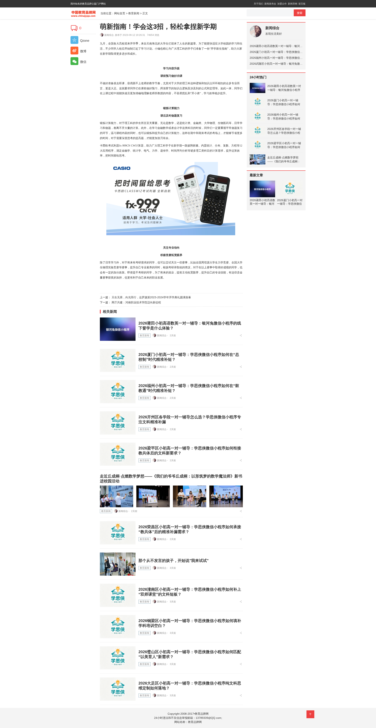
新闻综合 (272, 28)
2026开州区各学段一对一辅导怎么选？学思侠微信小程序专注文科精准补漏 (284, 131)
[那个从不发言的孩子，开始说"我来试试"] (118, 564)
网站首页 (119, 13)
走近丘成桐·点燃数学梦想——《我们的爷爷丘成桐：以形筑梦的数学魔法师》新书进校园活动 (283, 159)
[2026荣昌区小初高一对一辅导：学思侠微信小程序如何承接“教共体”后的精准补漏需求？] (118, 532)
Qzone (84, 40)
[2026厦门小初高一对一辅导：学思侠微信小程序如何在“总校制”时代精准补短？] (118, 360)
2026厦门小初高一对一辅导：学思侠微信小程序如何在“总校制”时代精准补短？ (298, 51)
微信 (82, 61)
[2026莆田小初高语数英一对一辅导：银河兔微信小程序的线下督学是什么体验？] (118, 329)
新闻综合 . (109, 35)
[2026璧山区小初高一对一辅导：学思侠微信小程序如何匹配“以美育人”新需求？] (118, 658)
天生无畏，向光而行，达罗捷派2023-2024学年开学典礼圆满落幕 (151, 297)
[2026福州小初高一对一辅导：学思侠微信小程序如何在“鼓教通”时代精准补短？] (118, 391)
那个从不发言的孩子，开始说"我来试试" (173, 560)
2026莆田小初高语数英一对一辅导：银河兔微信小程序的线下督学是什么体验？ (298, 46)
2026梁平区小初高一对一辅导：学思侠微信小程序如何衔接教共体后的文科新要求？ (284, 145)
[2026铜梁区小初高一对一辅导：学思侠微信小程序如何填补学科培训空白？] (118, 626)
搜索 (299, 12)
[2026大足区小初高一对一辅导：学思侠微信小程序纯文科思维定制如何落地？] (118, 689)
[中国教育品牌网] (85, 13)
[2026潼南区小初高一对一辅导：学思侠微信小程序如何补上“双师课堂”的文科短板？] (118, 595)
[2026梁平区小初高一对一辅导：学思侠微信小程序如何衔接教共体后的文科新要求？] (118, 454)
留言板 (302, 3)
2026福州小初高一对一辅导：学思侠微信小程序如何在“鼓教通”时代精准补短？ (298, 57)
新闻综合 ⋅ (162, 335)
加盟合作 (282, 3)
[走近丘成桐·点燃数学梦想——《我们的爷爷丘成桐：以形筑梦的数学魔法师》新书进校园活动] (116, 496)
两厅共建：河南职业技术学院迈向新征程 (136, 302)
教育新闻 (133, 13)
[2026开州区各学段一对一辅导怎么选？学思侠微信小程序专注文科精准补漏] (118, 423)
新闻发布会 (270, 3)
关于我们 (258, 3)
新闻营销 (292, 3)
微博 (82, 51)
